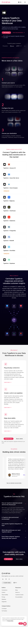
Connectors (4, 590)
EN (20, 2)
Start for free (8, 438)
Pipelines (4, 599)
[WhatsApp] (9, 579)
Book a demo (19, 438)
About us (17, 592)
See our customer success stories (14, 483)
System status (7, 582)
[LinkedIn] (3, 579)
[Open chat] (25, 624)
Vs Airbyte (4, 608)
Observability (5, 594)
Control (3, 592)
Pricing (3, 597)
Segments (4, 601)
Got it (21, 623)
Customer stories (19, 594)
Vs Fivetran (4, 610)
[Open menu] (25, 2)
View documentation (18, 32)
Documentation (19, 597)
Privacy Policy (10, 620)
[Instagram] (6, 579)
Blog (16, 590)
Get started (6, 32)
